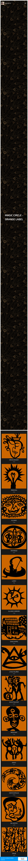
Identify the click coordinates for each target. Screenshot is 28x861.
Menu (25, 3)
